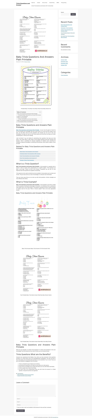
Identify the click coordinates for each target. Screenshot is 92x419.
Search (62, 12)
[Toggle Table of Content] (39, 112)
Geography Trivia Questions (67, 27)
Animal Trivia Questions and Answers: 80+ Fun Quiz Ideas (42, 5)
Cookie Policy (51, 2)
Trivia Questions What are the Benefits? (25, 121)
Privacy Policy (63, 2)
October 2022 (64, 65)
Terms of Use (44, 2)
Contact (38, 2)
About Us (33, 2)
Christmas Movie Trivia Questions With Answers (30, 153)
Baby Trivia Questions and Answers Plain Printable (27, 113)
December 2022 (64, 61)
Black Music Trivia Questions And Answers (29, 151)
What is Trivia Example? (22, 117)
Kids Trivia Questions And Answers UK (28, 158)
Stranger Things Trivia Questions (27, 160)
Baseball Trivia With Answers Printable (24, 375)
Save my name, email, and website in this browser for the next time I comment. (34, 407)
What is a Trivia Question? (23, 116)
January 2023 (64, 59)
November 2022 (64, 63)
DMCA (58, 2)
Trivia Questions (20, 373)
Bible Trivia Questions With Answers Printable (25, 374)
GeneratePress (55, 417)
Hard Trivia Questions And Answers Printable (29, 155)
